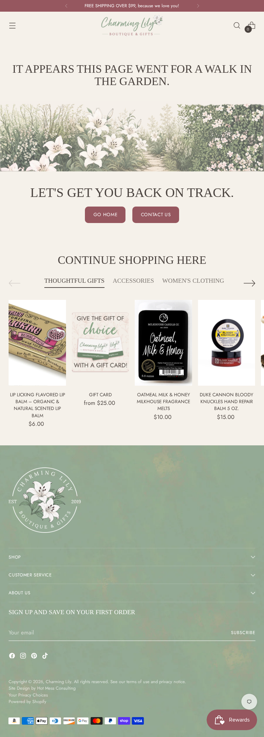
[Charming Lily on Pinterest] (35, 657)
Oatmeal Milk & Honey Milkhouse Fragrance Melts (163, 401)
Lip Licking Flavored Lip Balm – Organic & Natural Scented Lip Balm (37, 405)
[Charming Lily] (132, 25)
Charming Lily (58, 681)
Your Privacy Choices (28, 695)
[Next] (198, 6)
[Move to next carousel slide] (249, 283)
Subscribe (243, 632)
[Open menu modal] (12, 26)
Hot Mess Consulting (56, 688)
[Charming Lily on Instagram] (24, 657)
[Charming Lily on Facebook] (13, 657)
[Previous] (66, 6)
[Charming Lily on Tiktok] (46, 657)
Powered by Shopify (27, 701)
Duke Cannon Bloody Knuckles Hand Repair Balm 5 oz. (226, 401)
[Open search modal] (237, 26)
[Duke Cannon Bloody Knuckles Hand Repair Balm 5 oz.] (226, 343)
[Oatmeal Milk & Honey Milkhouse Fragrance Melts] (163, 343)
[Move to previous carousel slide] (14, 283)
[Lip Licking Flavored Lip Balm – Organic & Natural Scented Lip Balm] (37, 343)
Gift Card (100, 394)
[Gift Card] (100, 343)
